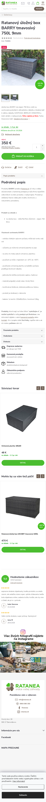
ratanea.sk (25, 712)
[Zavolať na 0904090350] (28, 3)
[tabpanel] (23, 430)
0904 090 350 (25, 704)
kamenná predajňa (27, 317)
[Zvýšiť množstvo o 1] (42, 145)
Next (42, 388)
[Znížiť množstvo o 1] (42, 149)
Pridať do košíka (25, 156)
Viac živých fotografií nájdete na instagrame (23, 637)
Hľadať (39, 9)
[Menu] (43, 3)
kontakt (4, 320)
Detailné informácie (21, 119)
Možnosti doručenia (12, 134)
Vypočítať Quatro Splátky (10, 148)
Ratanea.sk (25, 189)
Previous (38, 388)
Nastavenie (23, 787)
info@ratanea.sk (25, 700)
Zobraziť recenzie (16, 583)
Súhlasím (23, 795)
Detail (23, 463)
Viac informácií (18, 781)
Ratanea (25, 708)
